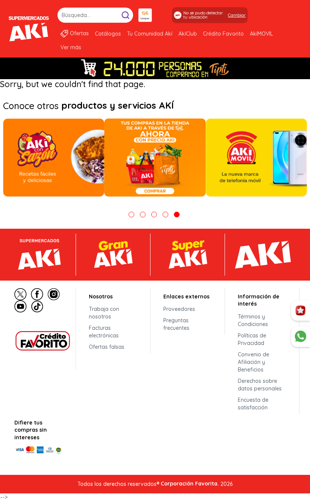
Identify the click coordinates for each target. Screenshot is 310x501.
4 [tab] (165, 214)
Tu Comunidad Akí (149, 33)
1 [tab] (131, 214)
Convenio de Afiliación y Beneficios (253, 362)
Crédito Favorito (223, 33)
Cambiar (237, 15)
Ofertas (79, 33)
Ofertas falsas (106, 346)
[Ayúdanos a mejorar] (300, 311)
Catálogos (108, 33)
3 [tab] (154, 214)
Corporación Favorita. (190, 483)
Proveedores (179, 309)
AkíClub (187, 33)
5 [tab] (177, 214)
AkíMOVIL (261, 33)
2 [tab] (143, 214)
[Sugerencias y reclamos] (300, 336)
